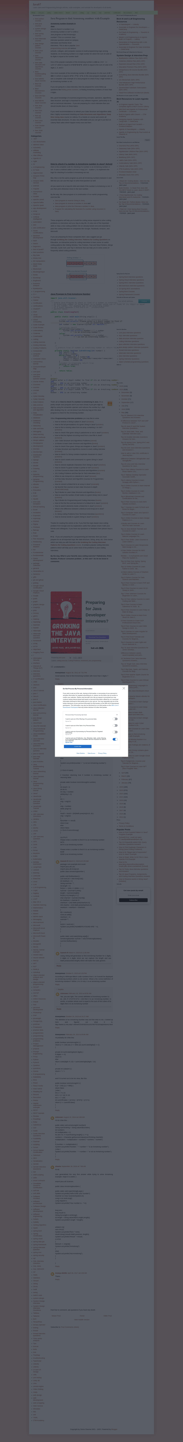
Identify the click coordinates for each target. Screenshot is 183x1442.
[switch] (115, 719)
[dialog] (91, 721)
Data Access (91, 753)
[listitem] (91, 715)
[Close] (124, 689)
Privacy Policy (102, 753)
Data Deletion (81, 753)
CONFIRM (77, 746)
